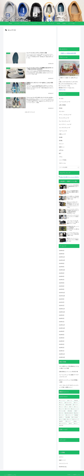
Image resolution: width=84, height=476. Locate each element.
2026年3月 (61, 253)
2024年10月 (62, 260)
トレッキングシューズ (64, 127)
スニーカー (62, 111)
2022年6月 (61, 286)
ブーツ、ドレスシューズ (65, 114)
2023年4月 (61, 276)
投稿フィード (62, 460)
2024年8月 (61, 266)
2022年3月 (61, 289)
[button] (78, 167)
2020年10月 (62, 312)
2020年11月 (62, 308)
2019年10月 (62, 328)
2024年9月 (61, 263)
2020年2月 (61, 318)
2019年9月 (61, 331)
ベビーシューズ (63, 130)
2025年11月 (62, 257)
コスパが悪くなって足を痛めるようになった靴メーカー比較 (69, 367)
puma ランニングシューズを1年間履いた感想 (68, 381)
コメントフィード (63, 463)
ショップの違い (63, 160)
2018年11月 (62, 354)
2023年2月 (61, 279)
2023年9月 (61, 273)
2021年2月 (61, 302)
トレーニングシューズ (64, 101)
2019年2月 (61, 347)
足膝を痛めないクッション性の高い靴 (68, 371)
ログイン (61, 457)
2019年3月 (61, 344)
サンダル (61, 98)
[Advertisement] (29, 40)
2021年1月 (61, 305)
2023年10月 (62, 270)
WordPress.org (62, 466)
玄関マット (62, 147)
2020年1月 (61, 321)
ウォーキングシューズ (64, 121)
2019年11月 (62, 325)
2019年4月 (61, 341)
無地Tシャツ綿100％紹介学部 (68, 53)
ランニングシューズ (64, 118)
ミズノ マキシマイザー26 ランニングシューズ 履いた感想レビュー (69, 386)
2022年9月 (61, 283)
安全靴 (60, 137)
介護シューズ (62, 134)
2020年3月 (61, 315)
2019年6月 (61, 334)
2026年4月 (61, 250)
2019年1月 (61, 350)
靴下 (60, 153)
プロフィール (62, 89)
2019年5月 (61, 337)
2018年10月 (62, 357)
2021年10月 (62, 295)
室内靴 (60, 140)
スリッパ (61, 143)
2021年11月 (62, 292)
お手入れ (61, 150)
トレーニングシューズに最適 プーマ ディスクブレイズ (68, 375)
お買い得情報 (62, 105)
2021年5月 (61, 299)
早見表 (60, 108)
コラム (60, 156)
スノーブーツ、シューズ (65, 124)
